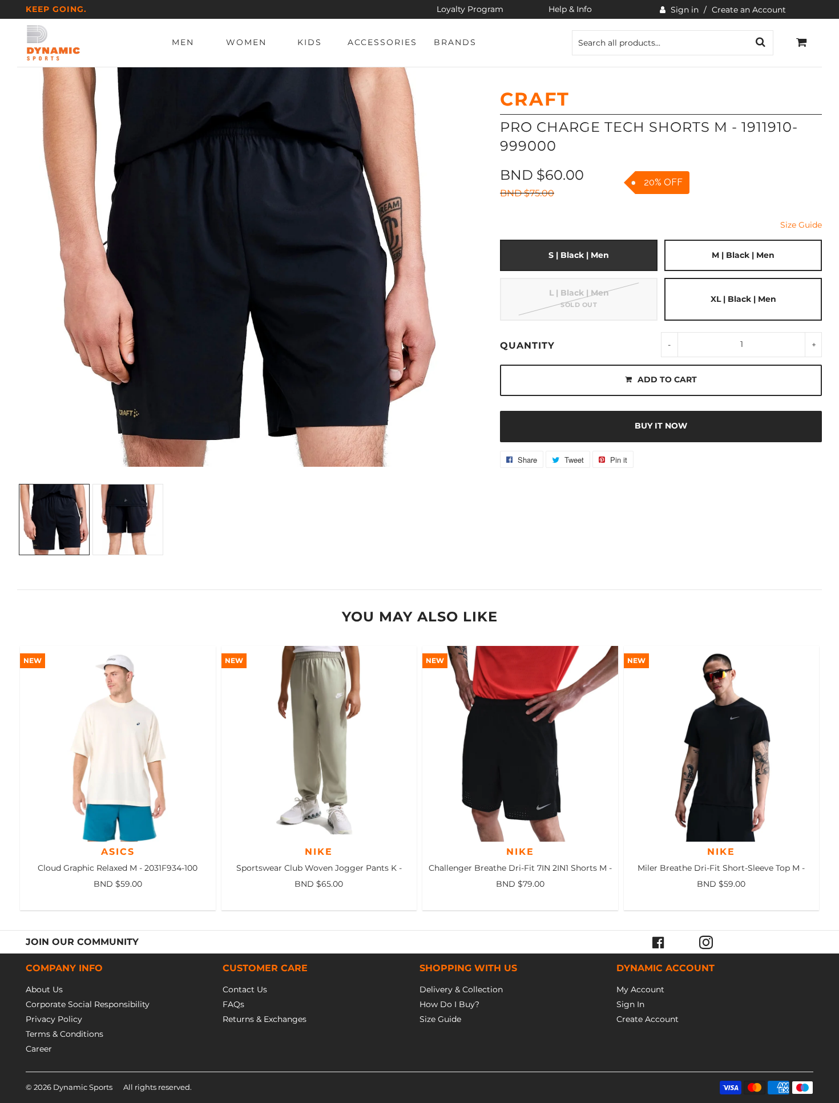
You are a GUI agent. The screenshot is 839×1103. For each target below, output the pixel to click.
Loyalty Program (470, 9)
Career (39, 1049)
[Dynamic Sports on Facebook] (658, 942)
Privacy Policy (54, 1019)
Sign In (630, 1004)
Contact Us (245, 989)
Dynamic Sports (82, 1087)
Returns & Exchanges (264, 1019)
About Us (44, 989)
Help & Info (570, 9)
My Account (640, 989)
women (246, 42)
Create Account (647, 1019)
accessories (382, 42)
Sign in (685, 10)
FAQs (233, 1004)
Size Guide (801, 225)
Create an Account (749, 10)
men (183, 42)
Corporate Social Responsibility (88, 1004)
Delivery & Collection (461, 989)
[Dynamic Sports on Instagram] (706, 942)
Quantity (527, 345)
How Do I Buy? (449, 1004)
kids (309, 42)
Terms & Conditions (64, 1034)
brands (455, 42)
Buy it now (661, 426)
